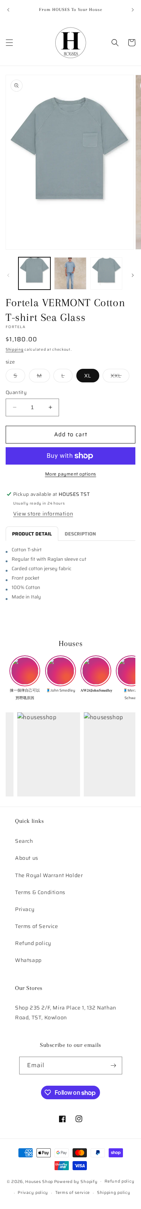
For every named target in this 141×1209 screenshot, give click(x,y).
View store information (43, 513)
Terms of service (72, 1192)
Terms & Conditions (40, 892)
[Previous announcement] (8, 10)
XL (87, 375)
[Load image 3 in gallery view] (106, 273)
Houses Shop (39, 1181)
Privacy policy (33, 1192)
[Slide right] (132, 275)
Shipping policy (113, 1192)
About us (26, 858)
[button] (9, 42)
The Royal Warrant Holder (49, 875)
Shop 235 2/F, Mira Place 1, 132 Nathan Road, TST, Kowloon (65, 1012)
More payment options (70, 474)
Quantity (16, 392)
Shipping (15, 349)
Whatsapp (28, 960)
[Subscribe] (113, 1065)
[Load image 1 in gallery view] (34, 273)
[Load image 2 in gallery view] (70, 273)
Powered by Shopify (76, 1181)
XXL (120, 376)
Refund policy (33, 943)
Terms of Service (36, 926)
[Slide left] (8, 275)
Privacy (24, 909)
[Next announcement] (132, 10)
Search (24, 841)
